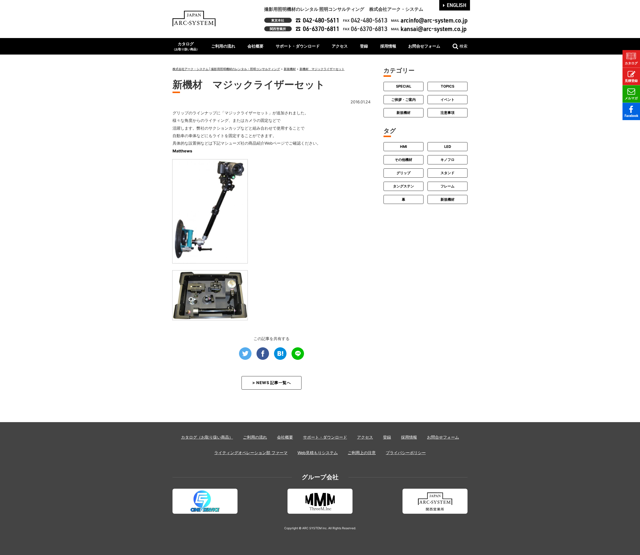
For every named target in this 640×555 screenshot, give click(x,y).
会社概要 (256, 46)
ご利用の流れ (223, 46)
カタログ (185, 46)
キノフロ (447, 159)
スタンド (447, 173)
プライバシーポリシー (406, 452)
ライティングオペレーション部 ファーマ (251, 452)
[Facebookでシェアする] (262, 353)
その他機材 (403, 159)
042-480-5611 (321, 20)
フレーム (447, 186)
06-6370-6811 (321, 29)
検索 (464, 46)
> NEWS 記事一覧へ (271, 382)
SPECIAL (403, 86)
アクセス (340, 46)
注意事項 (447, 112)
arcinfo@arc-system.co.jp (434, 20)
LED (447, 146)
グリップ (403, 173)
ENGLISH (456, 5)
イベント (447, 99)
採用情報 (388, 46)
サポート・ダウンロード (298, 46)
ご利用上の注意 (362, 452)
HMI (403, 146)
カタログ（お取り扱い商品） (207, 437)
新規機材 (403, 112)
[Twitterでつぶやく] (245, 353)
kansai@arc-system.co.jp (433, 29)
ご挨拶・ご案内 (403, 99)
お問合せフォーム (424, 46)
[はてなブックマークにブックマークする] (280, 353)
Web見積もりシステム (318, 452)
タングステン (403, 186)
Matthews (182, 150)
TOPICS (447, 86)
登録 (364, 46)
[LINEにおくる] (298, 353)
